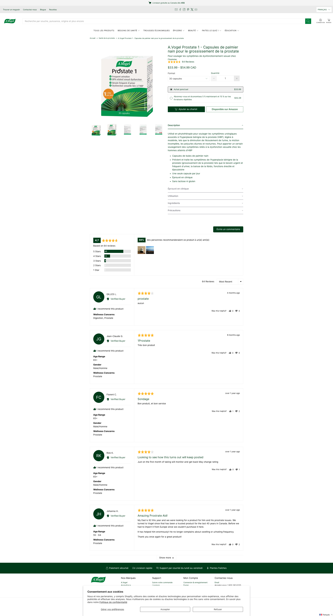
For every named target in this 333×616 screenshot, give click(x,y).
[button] (181, 62)
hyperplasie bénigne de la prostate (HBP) (201, 137)
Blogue (43, 9)
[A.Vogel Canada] (10, 21)
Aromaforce (126, 585)
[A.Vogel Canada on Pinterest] (188, 9)
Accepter (165, 609)
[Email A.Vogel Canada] (176, 9)
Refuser (218, 609)
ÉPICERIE (177, 30)
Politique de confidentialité (113, 602)
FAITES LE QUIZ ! (210, 30)
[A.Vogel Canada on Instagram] (184, 9)
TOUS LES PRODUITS (104, 30)
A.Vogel (124, 582)
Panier (186, 585)
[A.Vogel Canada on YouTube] (196, 9)
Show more (165, 557)
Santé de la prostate (107, 38)
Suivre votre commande (162, 582)
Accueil (92, 38)
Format (171, 73)
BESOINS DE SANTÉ (127, 30)
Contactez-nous (30, 9)
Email (217, 582)
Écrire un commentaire (228, 229)
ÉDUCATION (230, 30)
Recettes (53, 9)
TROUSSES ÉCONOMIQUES (156, 30)
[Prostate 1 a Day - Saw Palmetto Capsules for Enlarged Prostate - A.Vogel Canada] (127, 83)
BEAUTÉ (192, 30)
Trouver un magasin (11, 9)
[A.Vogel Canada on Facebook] (180, 9)
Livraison (156, 585)
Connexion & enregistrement (195, 582)
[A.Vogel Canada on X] (192, 9)
